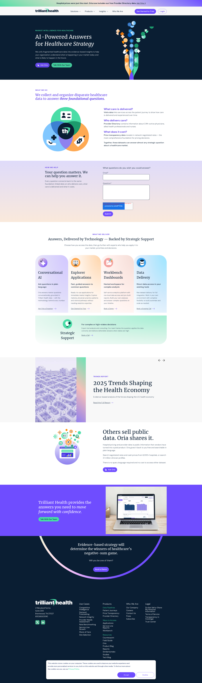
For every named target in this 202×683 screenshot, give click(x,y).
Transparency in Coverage (152, 618)
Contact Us (131, 613)
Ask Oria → (141, 3)
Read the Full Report (101, 402)
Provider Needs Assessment (85, 621)
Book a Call (85, 335)
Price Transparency (111, 613)
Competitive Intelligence (84, 608)
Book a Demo (109, 309)
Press (128, 616)
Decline (145, 675)
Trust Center (150, 622)
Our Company (132, 608)
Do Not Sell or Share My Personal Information (153, 609)
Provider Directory (110, 616)
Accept (126, 675)
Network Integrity (86, 617)
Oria (104, 643)
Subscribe (130, 619)
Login (162, 11)
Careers (129, 610)
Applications (108, 623)
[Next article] (163, 360)
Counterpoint (108, 638)
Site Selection (85, 635)
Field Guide (107, 640)
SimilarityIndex (109, 652)
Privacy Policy (74, 669)
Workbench (107, 631)
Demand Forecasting (84, 613)
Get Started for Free (145, 11)
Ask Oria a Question (45, 309)
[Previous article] (159, 360)
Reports (106, 649)
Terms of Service (152, 614)
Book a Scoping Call (144, 309)
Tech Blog (107, 657)
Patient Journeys (110, 610)
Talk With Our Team (48, 519)
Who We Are (117, 11)
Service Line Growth (84, 628)
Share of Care (85, 632)
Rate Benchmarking (87, 625)
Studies (106, 655)
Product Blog (108, 646)
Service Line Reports (108, 627)
